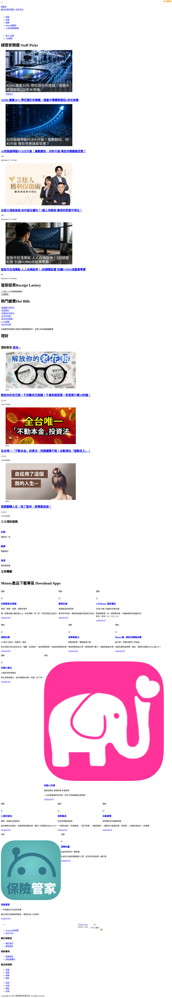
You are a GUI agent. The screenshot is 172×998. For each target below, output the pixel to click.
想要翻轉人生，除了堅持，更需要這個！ (26, 506)
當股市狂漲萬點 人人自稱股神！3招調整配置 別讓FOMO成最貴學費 (43, 269)
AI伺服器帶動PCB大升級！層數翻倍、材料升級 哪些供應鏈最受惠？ (43, 151)
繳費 (7, 975)
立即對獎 (5, 294)
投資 (7, 986)
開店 (7, 978)
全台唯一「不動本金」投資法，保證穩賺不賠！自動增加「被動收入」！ (46, 450)
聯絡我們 (9, 946)
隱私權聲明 (10, 959)
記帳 (7, 970)
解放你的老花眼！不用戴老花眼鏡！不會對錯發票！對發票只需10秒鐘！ (46, 395)
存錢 (7, 991)
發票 (7, 972)
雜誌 (7, 988)
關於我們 (9, 943)
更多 (17, 347)
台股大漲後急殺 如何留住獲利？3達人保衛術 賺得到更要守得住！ (41, 210)
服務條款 (9, 957)
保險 (7, 983)
